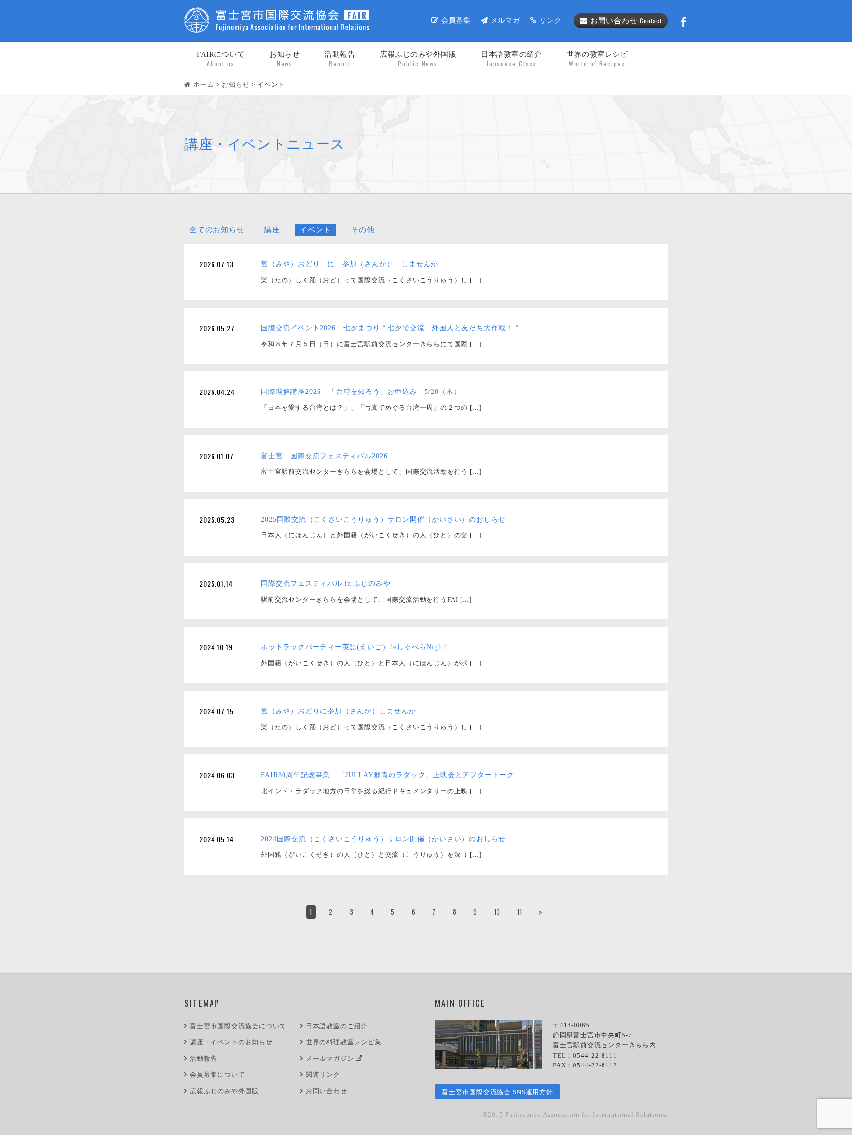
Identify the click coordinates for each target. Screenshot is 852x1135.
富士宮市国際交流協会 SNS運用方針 (497, 1092)
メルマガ (505, 20)
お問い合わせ (626, 20)
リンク (550, 20)
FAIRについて (221, 59)
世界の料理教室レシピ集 (344, 1042)
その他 (363, 230)
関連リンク (323, 1074)
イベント (315, 230)
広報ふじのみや (418, 59)
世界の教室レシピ (597, 59)
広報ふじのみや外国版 (224, 1091)
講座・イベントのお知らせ (231, 1042)
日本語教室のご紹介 (337, 1025)
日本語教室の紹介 (511, 59)
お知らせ (284, 59)
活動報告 (339, 59)
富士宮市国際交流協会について (238, 1025)
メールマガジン (331, 1058)
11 (519, 912)
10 (497, 912)
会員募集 (456, 20)
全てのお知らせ (217, 230)
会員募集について (217, 1074)
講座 (272, 230)
